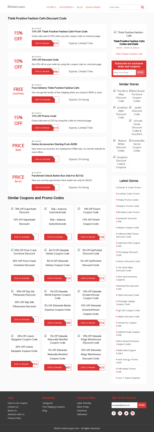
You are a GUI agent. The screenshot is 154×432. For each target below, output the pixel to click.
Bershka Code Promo (128, 212)
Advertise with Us (16, 414)
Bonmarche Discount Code (127, 287)
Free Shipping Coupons (53, 406)
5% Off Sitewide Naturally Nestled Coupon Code (58, 354)
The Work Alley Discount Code (124, 269)
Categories (47, 403)
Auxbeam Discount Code (126, 220)
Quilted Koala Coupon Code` (128, 333)
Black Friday (83, 406)
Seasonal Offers (86, 397)
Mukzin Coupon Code (128, 227)
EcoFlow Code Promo (128, 193)
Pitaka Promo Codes (128, 199)
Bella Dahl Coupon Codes (126, 352)
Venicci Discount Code (128, 261)
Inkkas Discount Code (128, 316)
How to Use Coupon (18, 403)
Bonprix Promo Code (128, 205)
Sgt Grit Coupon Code (128, 310)
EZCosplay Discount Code (127, 253)
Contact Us (13, 406)
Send (140, 72)
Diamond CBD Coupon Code (128, 244)
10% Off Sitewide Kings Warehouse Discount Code (91, 354)
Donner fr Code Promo (129, 187)
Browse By (48, 397)
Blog (44, 410)
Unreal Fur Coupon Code (126, 324)
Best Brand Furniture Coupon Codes (127, 343)
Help (10, 397)
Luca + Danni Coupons (128, 377)
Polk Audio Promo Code (126, 370)
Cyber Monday (84, 403)
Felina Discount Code (128, 294)
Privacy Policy (14, 418)
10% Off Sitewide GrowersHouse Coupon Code (91, 309)
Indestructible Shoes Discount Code (127, 235)
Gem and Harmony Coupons (126, 278)
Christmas (82, 410)
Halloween (82, 414)
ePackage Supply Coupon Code (125, 303)
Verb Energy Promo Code (127, 361)
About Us (12, 410)
